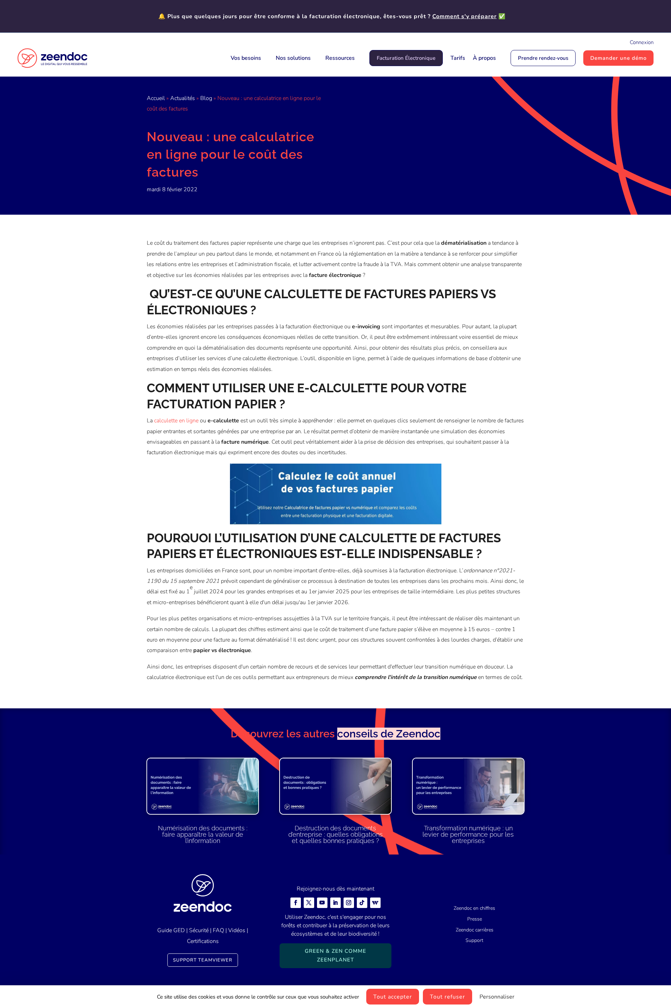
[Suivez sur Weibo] (375, 903)
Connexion (642, 42)
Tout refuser (447, 997)
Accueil (156, 98)
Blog (206, 98)
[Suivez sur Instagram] (349, 903)
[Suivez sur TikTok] (362, 903)
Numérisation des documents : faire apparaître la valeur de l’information (202, 834)
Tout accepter (392, 997)
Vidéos (236, 930)
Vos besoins (246, 58)
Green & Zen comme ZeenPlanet (335, 956)
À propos (484, 58)
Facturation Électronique (406, 58)
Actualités (182, 98)
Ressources (340, 58)
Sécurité (199, 930)
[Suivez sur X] (309, 903)
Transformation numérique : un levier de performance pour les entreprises (468, 834)
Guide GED (171, 930)
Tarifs (457, 58)
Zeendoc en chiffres (474, 908)
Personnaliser (496, 997)
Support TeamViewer (202, 960)
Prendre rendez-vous (543, 58)
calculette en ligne (176, 420)
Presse (474, 919)
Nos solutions (293, 58)
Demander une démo (618, 58)
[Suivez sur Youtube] (322, 903)
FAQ (218, 930)
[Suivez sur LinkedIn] (335, 903)
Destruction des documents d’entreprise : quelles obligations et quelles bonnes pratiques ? (335, 834)
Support (474, 940)
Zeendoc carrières (474, 930)
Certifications (203, 941)
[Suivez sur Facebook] (295, 903)
